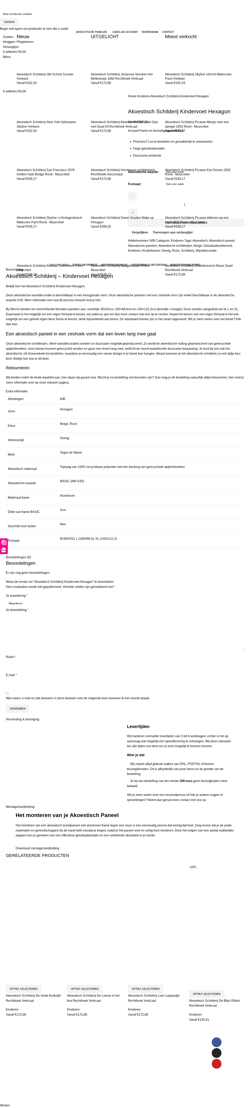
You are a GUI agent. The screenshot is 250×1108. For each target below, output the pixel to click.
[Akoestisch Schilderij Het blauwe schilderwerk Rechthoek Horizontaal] (105, 153)
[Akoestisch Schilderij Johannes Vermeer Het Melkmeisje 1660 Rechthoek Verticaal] (105, 57)
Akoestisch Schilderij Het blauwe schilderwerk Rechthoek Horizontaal (123, 172)
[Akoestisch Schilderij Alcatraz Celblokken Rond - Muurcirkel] (31, 248)
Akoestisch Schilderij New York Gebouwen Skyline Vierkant (46, 124)
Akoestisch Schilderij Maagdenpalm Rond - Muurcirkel (121, 268)
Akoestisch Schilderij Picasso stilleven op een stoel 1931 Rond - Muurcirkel (197, 220)
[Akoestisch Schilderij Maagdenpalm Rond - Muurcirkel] (105, 248)
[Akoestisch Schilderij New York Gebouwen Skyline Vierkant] (31, 105)
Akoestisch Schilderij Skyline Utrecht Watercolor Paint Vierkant (198, 76)
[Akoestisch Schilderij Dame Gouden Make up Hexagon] (105, 201)
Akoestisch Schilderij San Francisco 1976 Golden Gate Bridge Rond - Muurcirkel (45, 172)
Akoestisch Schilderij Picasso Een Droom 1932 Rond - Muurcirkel (197, 172)
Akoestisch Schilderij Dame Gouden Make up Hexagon (122, 220)
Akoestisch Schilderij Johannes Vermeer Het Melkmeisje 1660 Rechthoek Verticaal (122, 76)
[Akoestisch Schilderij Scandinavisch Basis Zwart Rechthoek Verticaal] (179, 248)
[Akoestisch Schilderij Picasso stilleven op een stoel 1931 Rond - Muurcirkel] (179, 201)
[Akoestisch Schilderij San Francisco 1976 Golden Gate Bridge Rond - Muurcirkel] (31, 153)
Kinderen (12, 1009)
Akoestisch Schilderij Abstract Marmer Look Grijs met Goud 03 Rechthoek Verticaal (124, 124)
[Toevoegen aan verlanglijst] (32, 980)
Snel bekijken (21, 980)
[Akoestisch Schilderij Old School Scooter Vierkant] (31, 57)
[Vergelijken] (11, 980)
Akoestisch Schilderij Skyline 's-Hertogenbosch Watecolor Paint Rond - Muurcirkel (49, 220)
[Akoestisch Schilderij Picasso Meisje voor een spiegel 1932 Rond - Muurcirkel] (179, 105)
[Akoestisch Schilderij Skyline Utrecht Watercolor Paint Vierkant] (179, 57)
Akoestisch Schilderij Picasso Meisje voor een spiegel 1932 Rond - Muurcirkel (197, 124)
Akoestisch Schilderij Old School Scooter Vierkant (45, 76)
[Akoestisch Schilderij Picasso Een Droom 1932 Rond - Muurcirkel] (179, 153)
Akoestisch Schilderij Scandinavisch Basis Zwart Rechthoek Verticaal (199, 268)
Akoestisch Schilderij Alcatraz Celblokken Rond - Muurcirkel (50, 268)
